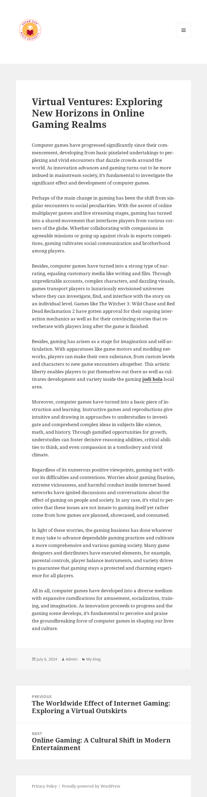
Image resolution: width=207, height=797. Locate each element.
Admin (72, 659)
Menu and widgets (183, 37)
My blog (93, 659)
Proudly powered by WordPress (91, 786)
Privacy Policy (44, 786)
